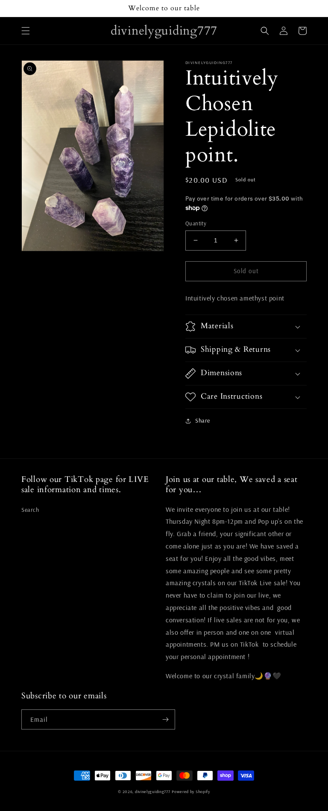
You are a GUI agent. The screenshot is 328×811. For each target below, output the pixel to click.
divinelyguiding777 (152, 791)
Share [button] (202, 420)
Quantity (195, 223)
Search (30, 509)
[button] (25, 30)
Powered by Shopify (191, 791)
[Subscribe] (165, 719)
